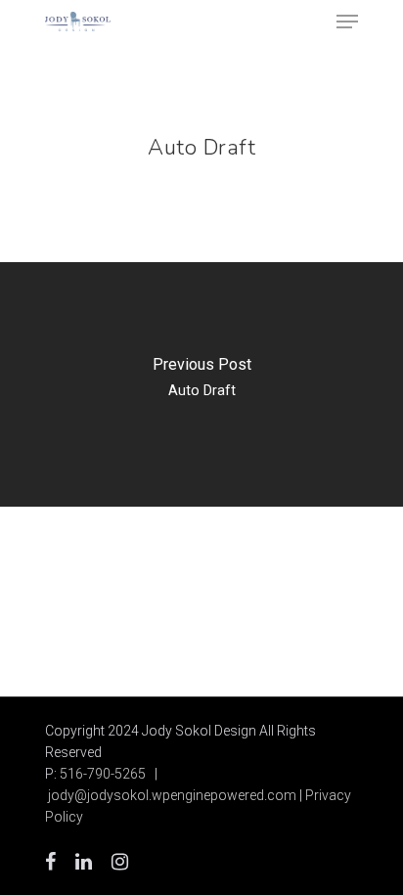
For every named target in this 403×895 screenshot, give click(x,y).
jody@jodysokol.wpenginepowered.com (172, 795)
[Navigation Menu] (347, 21)
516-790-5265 (103, 774)
